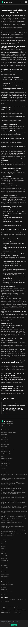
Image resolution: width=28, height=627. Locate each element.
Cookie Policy (17, 623)
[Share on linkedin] (4, 426)
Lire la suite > (6, 413)
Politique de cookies (5, 612)
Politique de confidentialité (20, 610)
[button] (22, 2)
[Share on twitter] (2, 426)
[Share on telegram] (6, 426)
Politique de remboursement (18, 613)
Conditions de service (6, 610)
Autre (7, 601)
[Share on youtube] (9, 426)
